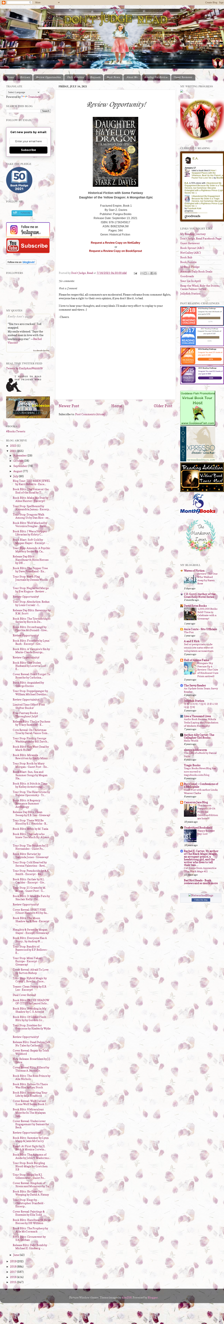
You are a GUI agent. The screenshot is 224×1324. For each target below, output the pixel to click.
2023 (13, 445)
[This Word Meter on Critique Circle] (181, 91)
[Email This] (142, 273)
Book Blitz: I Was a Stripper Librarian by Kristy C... (30, 533)
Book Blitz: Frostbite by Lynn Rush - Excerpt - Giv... (31, 642)
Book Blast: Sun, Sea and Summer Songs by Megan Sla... (30, 775)
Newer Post (69, 406)
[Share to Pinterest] (155, 273)
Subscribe (28, 150)
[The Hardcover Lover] (201, 552)
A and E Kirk (192, 641)
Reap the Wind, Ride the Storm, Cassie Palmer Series (200, 287)
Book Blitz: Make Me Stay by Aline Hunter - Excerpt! (30, 499)
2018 (13, 1266)
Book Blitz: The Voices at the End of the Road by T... (31, 491)
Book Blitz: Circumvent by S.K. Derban (29, 1238)
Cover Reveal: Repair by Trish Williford (31, 1052)
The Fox (189, 632)
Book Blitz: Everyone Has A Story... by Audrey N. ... (30, 939)
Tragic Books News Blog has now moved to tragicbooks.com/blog (200, 771)
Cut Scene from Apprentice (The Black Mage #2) (200, 869)
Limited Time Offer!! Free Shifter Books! (29, 706)
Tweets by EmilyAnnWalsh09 (24, 368)
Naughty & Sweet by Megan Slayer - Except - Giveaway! (31, 931)
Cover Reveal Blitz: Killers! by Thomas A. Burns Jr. (31, 1069)
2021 (13, 451)
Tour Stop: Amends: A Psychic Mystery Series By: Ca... (31, 549)
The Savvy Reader (195, 685)
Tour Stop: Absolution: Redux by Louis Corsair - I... (31, 603)
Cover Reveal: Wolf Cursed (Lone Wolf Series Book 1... (30, 1102)
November (20, 455)
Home (10, 77)
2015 (13, 1282)
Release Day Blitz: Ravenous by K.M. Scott (32, 612)
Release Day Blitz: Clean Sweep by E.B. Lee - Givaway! (31, 813)
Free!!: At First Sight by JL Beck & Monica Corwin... (29, 1148)
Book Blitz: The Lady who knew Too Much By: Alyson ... (31, 837)
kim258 (127, 1297)
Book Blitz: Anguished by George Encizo (28, 684)
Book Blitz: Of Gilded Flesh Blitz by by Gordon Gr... (29, 1018)
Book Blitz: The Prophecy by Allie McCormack (30, 1230)
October (18, 460)
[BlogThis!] (145, 273)
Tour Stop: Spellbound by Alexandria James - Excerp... (31, 508)
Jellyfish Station (190, 293)
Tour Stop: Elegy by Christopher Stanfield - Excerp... (29, 1203)
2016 (13, 1277)
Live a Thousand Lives (197, 716)
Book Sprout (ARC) (192, 248)
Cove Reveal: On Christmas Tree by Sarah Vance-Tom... (31, 731)
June (16, 1255)
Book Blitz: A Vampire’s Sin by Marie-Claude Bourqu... (31, 650)
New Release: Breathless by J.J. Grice (32, 1060)
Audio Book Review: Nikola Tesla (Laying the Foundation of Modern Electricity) (201, 722)
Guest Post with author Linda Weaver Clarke (201, 791)
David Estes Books (195, 605)
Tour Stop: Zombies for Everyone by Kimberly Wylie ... (32, 1028)
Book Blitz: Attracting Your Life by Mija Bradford (30, 1094)
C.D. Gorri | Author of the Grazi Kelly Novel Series (199, 595)
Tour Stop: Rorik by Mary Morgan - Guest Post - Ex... (30, 765)
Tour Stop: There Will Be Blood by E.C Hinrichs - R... (30, 822)
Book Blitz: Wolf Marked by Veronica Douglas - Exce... (30, 524)
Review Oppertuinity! (26, 657)
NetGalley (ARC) (190, 252)
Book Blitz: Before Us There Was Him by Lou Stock (30, 1086)
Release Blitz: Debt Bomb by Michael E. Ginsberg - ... (30, 1246)
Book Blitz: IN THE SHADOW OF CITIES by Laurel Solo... (31, 1002)
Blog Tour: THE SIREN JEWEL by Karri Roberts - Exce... (31, 482)
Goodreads (187, 276)
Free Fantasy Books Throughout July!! (25, 714)
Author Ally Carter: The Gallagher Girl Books (199, 736)
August (18, 471)
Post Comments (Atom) (90, 414)
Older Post (163, 406)
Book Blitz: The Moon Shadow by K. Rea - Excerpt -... (31, 921)
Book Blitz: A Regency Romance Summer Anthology (26, 803)
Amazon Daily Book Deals (196, 271)
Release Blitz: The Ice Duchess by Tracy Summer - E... (31, 723)
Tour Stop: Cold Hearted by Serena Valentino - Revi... (30, 864)
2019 (13, 1261)
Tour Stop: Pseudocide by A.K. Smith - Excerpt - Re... (31, 872)
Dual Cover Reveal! (24, 995)
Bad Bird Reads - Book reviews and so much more (201, 882)
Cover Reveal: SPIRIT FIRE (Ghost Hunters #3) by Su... (30, 911)
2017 (13, 1272)
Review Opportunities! (27, 1132)
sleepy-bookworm (195, 750)
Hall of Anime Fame (196, 660)
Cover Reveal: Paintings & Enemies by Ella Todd (29, 1213)
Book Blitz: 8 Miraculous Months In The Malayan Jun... (29, 1113)
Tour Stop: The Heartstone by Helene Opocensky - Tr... (31, 793)
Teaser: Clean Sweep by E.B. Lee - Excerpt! (30, 988)
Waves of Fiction (194, 570)
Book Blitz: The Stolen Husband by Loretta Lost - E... (30, 666)
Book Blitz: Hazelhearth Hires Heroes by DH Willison (32, 1221)
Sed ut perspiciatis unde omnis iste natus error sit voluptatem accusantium (199, 647)
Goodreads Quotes (41, 350)
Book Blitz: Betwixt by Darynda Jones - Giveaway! (30, 855)
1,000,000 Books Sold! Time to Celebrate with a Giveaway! (207, 613)
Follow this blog (200, 900)
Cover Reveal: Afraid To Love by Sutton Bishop (30, 971)
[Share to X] (148, 273)
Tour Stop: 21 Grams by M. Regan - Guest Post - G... (29, 889)
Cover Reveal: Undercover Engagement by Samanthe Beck (31, 1124)
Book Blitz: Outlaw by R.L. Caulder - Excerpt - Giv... (29, 881)
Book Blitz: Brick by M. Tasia (30, 828)
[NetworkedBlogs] (200, 895)
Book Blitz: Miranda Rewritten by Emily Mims (30, 756)
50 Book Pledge (190, 267)
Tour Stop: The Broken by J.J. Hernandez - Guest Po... (31, 847)
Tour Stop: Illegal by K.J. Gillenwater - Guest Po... (29, 1176)
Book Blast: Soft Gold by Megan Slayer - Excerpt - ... (31, 541)
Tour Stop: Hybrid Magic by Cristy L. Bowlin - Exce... (30, 980)
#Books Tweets (15, 431)
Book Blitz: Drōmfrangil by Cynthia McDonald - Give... (30, 628)
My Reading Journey (193, 234)
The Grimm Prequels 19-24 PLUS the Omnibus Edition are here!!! (207, 812)
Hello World (191, 740)
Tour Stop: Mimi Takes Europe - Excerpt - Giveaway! (27, 961)
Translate (34, 97)
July (16, 476)
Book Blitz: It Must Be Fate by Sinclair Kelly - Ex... (31, 897)
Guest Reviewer (183, 77)
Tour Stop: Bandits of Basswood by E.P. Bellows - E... (30, 950)
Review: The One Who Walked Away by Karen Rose (207, 578)
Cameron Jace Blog (196, 802)
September (20, 466)
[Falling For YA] (28, 417)
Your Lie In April (190, 281)
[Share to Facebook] (152, 273)
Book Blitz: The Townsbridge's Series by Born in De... (31, 620)
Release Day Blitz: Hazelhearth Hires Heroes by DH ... (30, 560)
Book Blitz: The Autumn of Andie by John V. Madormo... (31, 1156)
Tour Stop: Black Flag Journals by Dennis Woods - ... (31, 580)
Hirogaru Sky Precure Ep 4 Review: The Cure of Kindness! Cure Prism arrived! (207, 670)
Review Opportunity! (26, 596)
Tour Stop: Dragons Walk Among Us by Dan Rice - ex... (31, 516)
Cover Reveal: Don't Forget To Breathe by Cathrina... (31, 676)
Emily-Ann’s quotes (20, 316)
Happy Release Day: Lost (206, 832)
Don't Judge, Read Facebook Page (200, 238)
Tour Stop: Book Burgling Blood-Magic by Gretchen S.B (30, 1166)
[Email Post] (135, 273)
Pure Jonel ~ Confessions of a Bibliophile (201, 785)
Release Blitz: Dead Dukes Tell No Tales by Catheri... (31, 1043)
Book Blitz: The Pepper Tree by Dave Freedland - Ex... (30, 570)
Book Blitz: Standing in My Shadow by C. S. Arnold (29, 1010)
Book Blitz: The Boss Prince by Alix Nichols (31, 1077)
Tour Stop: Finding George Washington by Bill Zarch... (31, 740)
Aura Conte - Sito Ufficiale (200, 629)
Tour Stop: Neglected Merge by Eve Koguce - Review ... (31, 589)
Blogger (153, 1297)
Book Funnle (188, 262)
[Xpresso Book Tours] (197, 460)
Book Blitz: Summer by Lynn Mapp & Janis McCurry (31, 1139)
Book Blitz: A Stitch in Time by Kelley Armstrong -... (30, 785)
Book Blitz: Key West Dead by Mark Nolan (31, 748)
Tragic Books (192, 765)
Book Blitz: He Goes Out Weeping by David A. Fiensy (31, 1193)
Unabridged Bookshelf (198, 827)
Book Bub (186, 257)
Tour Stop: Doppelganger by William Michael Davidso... (30, 692)
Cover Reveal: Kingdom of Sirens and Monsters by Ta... (31, 1184)
